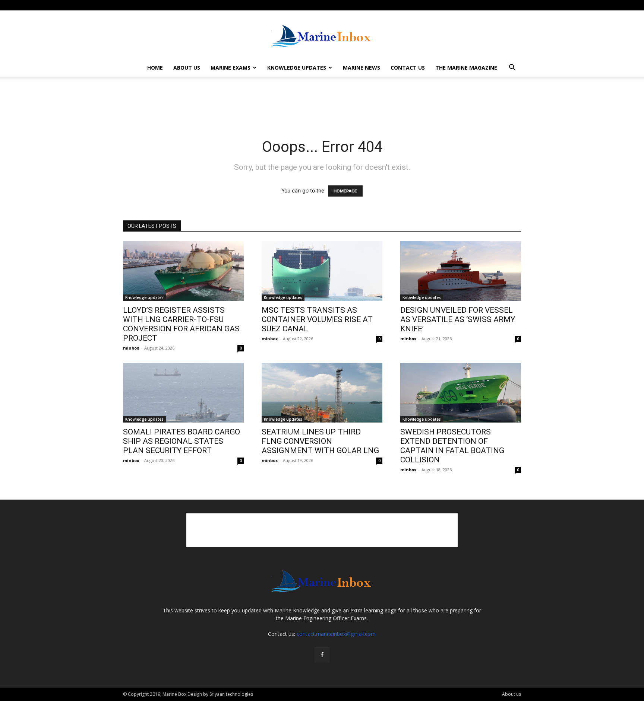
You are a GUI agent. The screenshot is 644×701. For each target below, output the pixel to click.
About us (186, 67)
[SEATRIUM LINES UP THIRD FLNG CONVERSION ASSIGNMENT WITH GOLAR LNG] (322, 393)
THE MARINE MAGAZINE (466, 67)
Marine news (361, 67)
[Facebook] (515, 5)
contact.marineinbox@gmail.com (336, 633)
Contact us (408, 67)
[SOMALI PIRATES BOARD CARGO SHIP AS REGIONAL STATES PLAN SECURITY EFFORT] (183, 393)
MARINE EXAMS (230, 67)
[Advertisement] (322, 102)
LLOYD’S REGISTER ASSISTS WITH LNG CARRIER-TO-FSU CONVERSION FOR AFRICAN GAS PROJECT (181, 324)
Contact (179, 5)
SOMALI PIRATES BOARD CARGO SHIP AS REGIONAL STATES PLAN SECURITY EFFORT (181, 441)
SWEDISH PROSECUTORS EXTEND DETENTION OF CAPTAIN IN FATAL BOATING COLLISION (452, 445)
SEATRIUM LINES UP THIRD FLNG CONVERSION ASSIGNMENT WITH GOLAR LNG (320, 441)
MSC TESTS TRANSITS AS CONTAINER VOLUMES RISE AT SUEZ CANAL (317, 319)
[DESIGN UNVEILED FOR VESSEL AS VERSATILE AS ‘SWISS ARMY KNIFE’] (460, 271)
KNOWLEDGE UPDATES (296, 67)
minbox (131, 348)
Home (155, 67)
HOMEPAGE (345, 191)
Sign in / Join (135, 5)
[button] (512, 68)
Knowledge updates (144, 297)
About (159, 5)
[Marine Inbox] (322, 35)
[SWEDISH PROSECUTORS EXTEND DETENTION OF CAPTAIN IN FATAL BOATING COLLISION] (460, 393)
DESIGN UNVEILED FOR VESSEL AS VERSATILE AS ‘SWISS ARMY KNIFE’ (457, 319)
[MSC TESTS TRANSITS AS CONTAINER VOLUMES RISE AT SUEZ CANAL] (322, 271)
